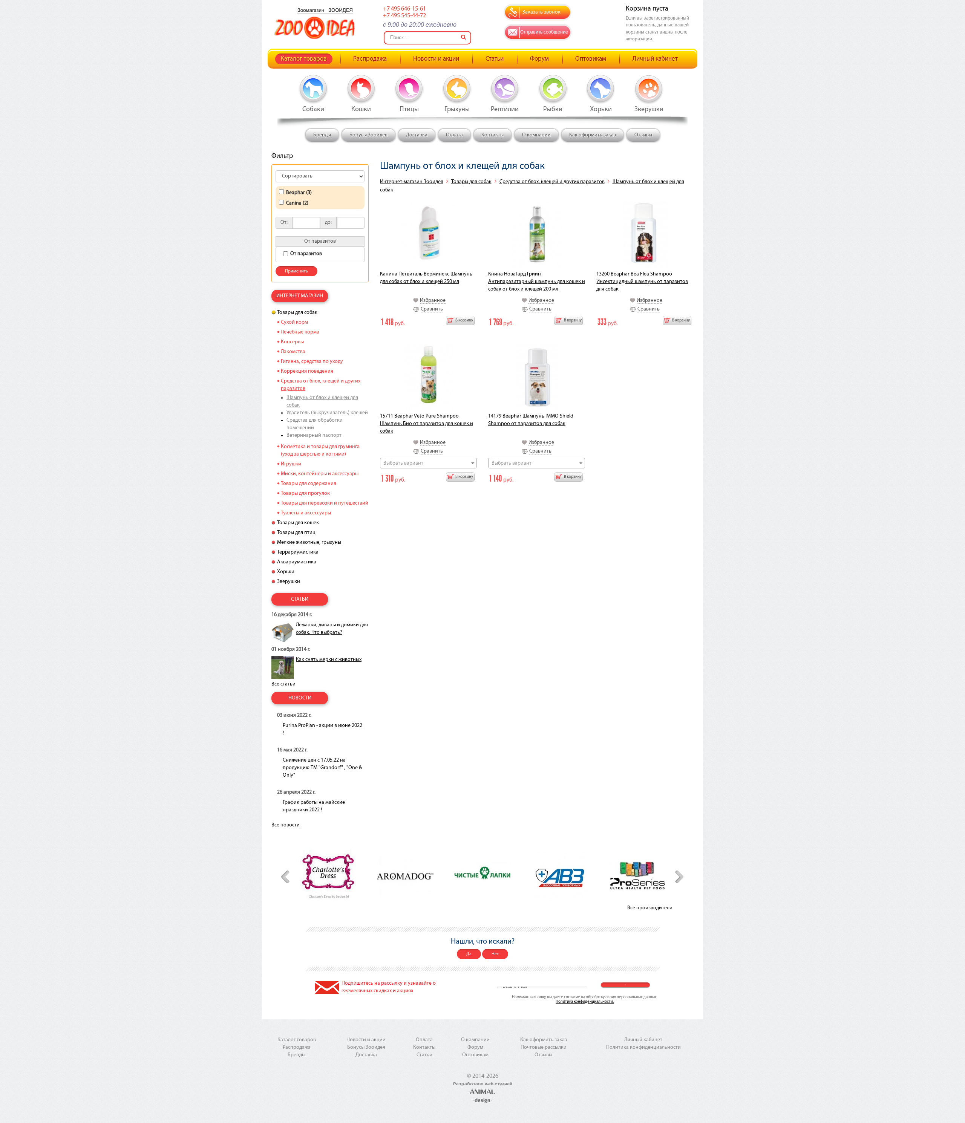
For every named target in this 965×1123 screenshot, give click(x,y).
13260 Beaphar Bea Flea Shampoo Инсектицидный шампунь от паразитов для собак (642, 281)
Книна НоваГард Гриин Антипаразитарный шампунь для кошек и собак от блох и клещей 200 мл (536, 281)
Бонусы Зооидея (368, 135)
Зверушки (288, 581)
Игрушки (291, 464)
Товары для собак (471, 182)
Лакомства (293, 352)
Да (469, 954)
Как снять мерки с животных (328, 659)
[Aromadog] (405, 876)
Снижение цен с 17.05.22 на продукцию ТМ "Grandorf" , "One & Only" (322, 767)
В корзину (464, 320)
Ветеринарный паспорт (314, 435)
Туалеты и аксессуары (306, 513)
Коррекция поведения (307, 371)
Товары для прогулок (305, 493)
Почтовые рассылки (544, 1047)
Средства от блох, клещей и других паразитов (552, 182)
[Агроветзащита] (560, 876)
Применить (296, 271)
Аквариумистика (296, 562)
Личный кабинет (655, 59)
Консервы (292, 342)
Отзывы (643, 135)
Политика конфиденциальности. (585, 1002)
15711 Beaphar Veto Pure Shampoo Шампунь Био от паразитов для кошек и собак (426, 423)
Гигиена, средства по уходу (312, 361)
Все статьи (283, 684)
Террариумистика (298, 552)
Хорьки (285, 572)
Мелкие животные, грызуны (309, 542)
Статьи (495, 59)
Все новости (285, 825)
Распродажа (370, 59)
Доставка (416, 135)
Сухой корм (294, 322)
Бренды (322, 135)
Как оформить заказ (592, 135)
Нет (495, 954)
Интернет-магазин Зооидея (411, 182)
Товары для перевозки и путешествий (324, 503)
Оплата (454, 135)
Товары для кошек (298, 523)
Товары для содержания (308, 484)
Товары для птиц (296, 532)
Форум (539, 59)
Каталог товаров (304, 59)
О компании (536, 135)
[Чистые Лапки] (482, 876)
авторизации (639, 39)
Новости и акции (436, 59)
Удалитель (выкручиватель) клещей (327, 413)
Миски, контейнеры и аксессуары (319, 474)
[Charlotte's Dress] (327, 876)
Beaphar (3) (299, 193)
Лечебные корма (300, 332)
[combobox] (428, 463)
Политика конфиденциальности (643, 1047)
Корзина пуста (647, 9)
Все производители (649, 908)
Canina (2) (297, 203)
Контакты (492, 135)
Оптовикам (590, 59)
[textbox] (428, 463)
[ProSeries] (638, 876)
